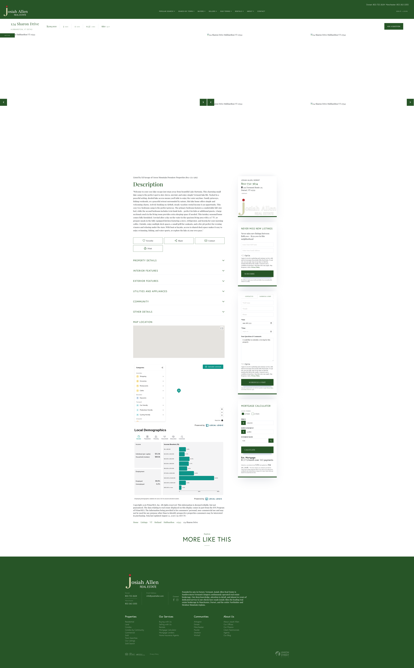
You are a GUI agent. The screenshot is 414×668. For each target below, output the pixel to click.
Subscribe (250, 274)
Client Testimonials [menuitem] (231, 630)
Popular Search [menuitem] (166, 11)
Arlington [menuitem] (198, 621)
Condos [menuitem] (128, 627)
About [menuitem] (249, 11)
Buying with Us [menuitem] (165, 621)
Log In (405, 11)
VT (151, 522)
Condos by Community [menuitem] (134, 630)
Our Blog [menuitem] (227, 635)
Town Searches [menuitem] (131, 638)
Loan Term (246, 411)
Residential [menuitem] (129, 621)
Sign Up (398, 11)
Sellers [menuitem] (212, 11)
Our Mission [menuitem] (229, 627)
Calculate (250, 450)
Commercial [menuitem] (130, 632)
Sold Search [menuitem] (130, 643)
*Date (243, 320)
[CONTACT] (393, 26)
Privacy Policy (255, 267)
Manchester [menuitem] (199, 627)
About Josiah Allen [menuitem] (231, 621)
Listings (144, 522)
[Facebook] (174, 599)
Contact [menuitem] (261, 11)
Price (243, 419)
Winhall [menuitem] (197, 635)
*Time (243, 328)
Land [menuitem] (127, 624)
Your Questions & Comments (251, 336)
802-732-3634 (379, 4)
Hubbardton (169, 522)
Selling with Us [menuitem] (165, 624)
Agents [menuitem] (227, 632)
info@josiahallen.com (155, 596)
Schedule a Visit (265, 296)
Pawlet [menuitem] (197, 630)
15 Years (256, 414)
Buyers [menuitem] (201, 11)
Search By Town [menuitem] (185, 11)
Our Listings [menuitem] (130, 640)
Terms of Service (247, 389)
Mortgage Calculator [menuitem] (167, 630)
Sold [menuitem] (127, 635)
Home (135, 522)
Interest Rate (247, 437)
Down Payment (247, 428)
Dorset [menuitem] (197, 624)
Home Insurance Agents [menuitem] (169, 635)
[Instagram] (177, 599)
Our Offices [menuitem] (228, 624)
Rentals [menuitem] (238, 11)
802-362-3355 (403, 4)
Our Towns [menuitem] (225, 11)
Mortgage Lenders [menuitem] (166, 632)
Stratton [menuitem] (197, 632)
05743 (178, 522)
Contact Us (244, 193)
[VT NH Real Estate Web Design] (282, 654)
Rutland (157, 522)
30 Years (247, 414)
